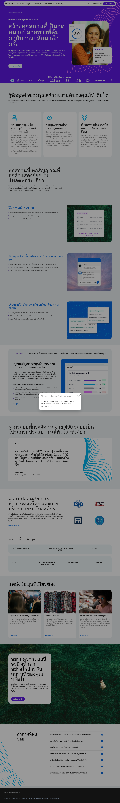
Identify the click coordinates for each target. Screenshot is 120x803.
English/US (44, 406)
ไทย (52, 406)
